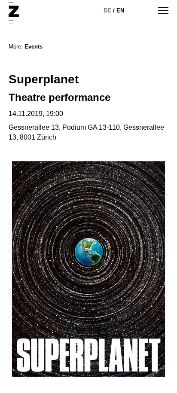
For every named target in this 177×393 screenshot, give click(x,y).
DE (107, 10)
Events (33, 46)
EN (120, 10)
